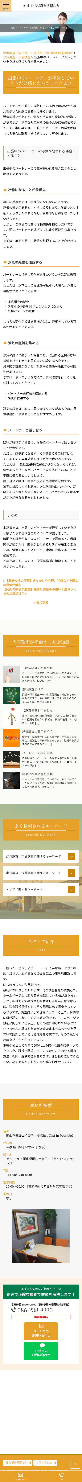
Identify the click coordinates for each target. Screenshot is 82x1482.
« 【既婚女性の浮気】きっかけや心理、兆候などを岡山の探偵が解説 (40, 582)
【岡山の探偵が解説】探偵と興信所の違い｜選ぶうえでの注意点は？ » (39, 591)
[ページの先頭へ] (75, 1463)
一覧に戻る (41, 602)
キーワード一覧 (13, 901)
